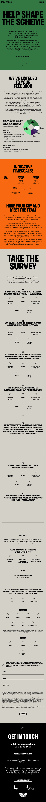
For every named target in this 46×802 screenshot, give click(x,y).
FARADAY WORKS (6, 2)
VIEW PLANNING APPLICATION (23, 754)
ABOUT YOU (23, 535)
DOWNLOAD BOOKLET (23, 780)
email (4, 678)
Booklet (41, 2)
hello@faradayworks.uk (23, 744)
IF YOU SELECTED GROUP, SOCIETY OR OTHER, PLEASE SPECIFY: (23, 576)
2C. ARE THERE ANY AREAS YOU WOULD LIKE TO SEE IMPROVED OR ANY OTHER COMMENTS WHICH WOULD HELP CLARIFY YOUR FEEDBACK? (23, 496)
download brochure (23, 57)
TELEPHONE (6, 685)
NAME (4, 672)
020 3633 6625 (23, 746)
